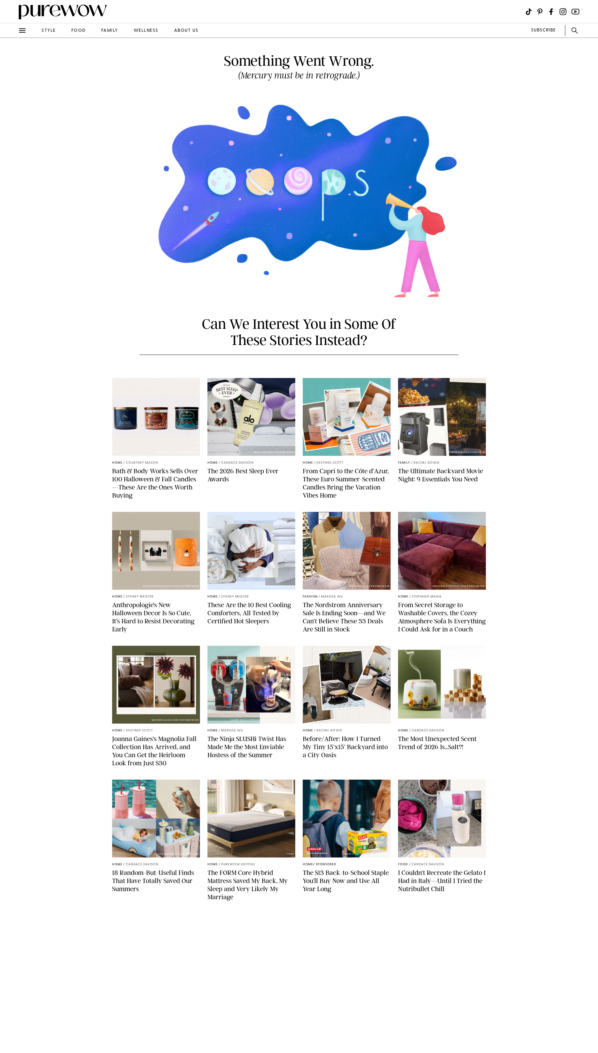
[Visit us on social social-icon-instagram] (563, 12)
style (48, 30)
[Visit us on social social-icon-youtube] (575, 12)
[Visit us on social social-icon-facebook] (551, 11)
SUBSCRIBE (543, 30)
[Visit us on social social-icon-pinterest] (540, 11)
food (78, 30)
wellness (146, 30)
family (109, 30)
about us (186, 30)
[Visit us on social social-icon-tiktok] (528, 11)
